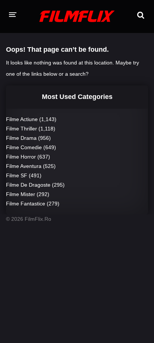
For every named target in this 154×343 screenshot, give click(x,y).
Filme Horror (21, 157)
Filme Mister (20, 194)
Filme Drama (21, 138)
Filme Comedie (24, 147)
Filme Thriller (21, 129)
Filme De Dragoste (28, 185)
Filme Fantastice (25, 204)
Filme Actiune (22, 119)
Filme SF (16, 175)
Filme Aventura (23, 166)
